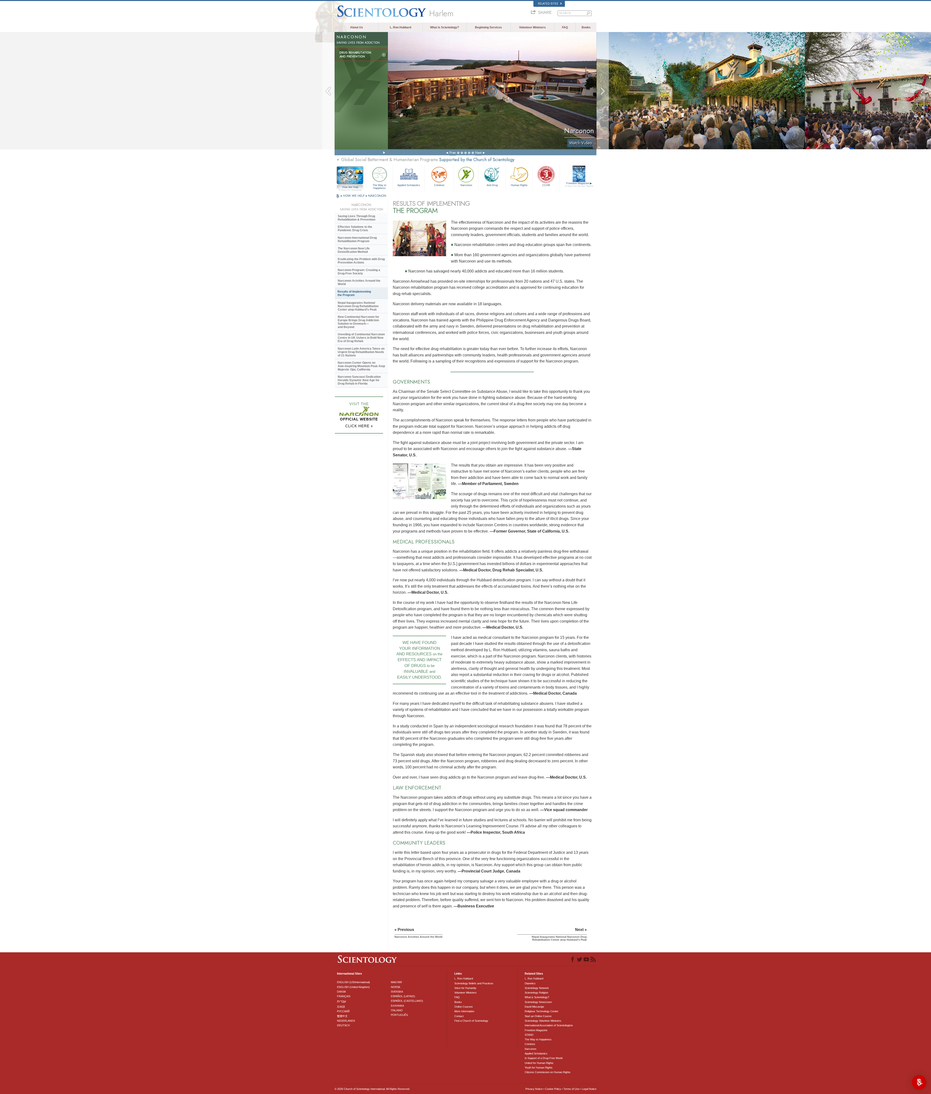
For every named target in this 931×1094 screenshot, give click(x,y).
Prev (452, 152)
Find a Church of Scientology (471, 1020)
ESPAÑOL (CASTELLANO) (407, 1000)
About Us (356, 27)
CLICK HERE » (359, 426)
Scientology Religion (536, 992)
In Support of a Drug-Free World (543, 1058)
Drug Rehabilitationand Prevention (355, 54)
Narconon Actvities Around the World (359, 282)
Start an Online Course (538, 1016)
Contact (459, 1016)
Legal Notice (589, 1088)
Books (586, 27)
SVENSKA (397, 991)
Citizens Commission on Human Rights (547, 1072)
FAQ (565, 27)
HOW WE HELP (354, 195)
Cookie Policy (553, 1088)
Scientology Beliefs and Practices (473, 983)
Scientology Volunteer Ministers (543, 1020)
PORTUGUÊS (399, 1014)
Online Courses (463, 1006)
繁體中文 (342, 1016)
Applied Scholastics (408, 185)
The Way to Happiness (379, 186)
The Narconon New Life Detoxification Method (354, 250)
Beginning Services (488, 27)
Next (478, 152)
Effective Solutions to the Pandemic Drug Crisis (355, 228)
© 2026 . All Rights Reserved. (372, 1088)
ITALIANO (397, 1010)
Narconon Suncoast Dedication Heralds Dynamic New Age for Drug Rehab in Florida (359, 380)
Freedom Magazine (579, 184)
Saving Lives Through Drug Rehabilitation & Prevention (356, 217)
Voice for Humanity (465, 988)
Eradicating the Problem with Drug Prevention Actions (361, 260)
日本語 (341, 1006)
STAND (529, 1034)
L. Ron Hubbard (400, 27)
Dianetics (530, 983)
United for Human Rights (539, 1062)
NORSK (395, 987)
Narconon (466, 185)
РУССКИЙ (343, 1011)
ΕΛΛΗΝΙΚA (397, 1005)
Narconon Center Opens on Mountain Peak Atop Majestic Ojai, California (361, 366)
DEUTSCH (343, 1025)
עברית (341, 1001)
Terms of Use (571, 1088)
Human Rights (519, 185)
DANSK (341, 991)
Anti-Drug (492, 185)
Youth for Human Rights (539, 1067)
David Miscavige (534, 1006)
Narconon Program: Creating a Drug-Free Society (359, 271)
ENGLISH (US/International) (353, 982)
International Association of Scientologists (549, 1025)
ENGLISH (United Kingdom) (353, 987)
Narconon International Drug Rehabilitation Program (357, 239)
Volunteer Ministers (532, 27)
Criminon (439, 185)
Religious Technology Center (541, 1011)
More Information (464, 1011)
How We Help (350, 187)
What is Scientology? (444, 27)
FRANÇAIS (343, 996)
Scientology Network (537, 988)
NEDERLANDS (346, 1020)
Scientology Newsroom (538, 1002)
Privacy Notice (534, 1088)
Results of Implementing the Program (354, 293)
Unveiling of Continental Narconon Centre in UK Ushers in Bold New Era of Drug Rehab (361, 338)
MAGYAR (396, 982)
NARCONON (377, 195)
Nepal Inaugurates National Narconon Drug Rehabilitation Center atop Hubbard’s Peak (358, 306)
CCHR (546, 185)
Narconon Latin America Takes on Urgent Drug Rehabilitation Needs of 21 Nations (361, 352)
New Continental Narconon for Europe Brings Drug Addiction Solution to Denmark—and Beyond (358, 322)
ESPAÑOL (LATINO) (403, 996)
